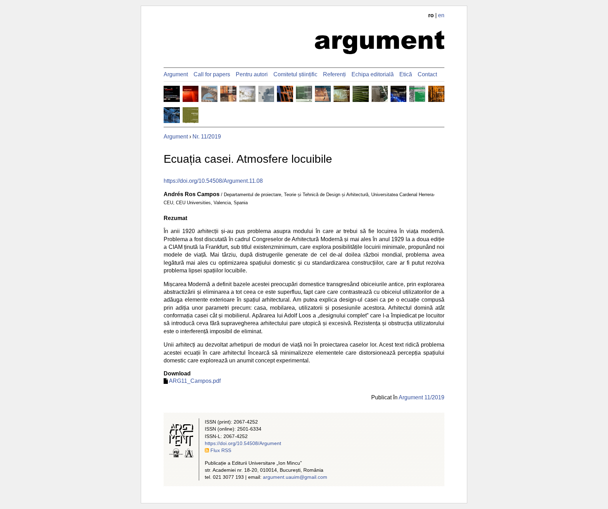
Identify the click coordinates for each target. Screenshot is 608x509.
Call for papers (212, 74)
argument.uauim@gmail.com (295, 477)
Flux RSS (220, 450)
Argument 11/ (421, 397)
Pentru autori (252, 74)
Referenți (334, 74)
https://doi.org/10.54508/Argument (243, 443)
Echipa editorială (373, 74)
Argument (176, 74)
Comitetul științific (295, 74)
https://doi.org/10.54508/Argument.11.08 (213, 181)
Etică (405, 74)
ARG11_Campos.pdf (195, 381)
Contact (427, 74)
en (441, 15)
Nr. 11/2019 (206, 137)
